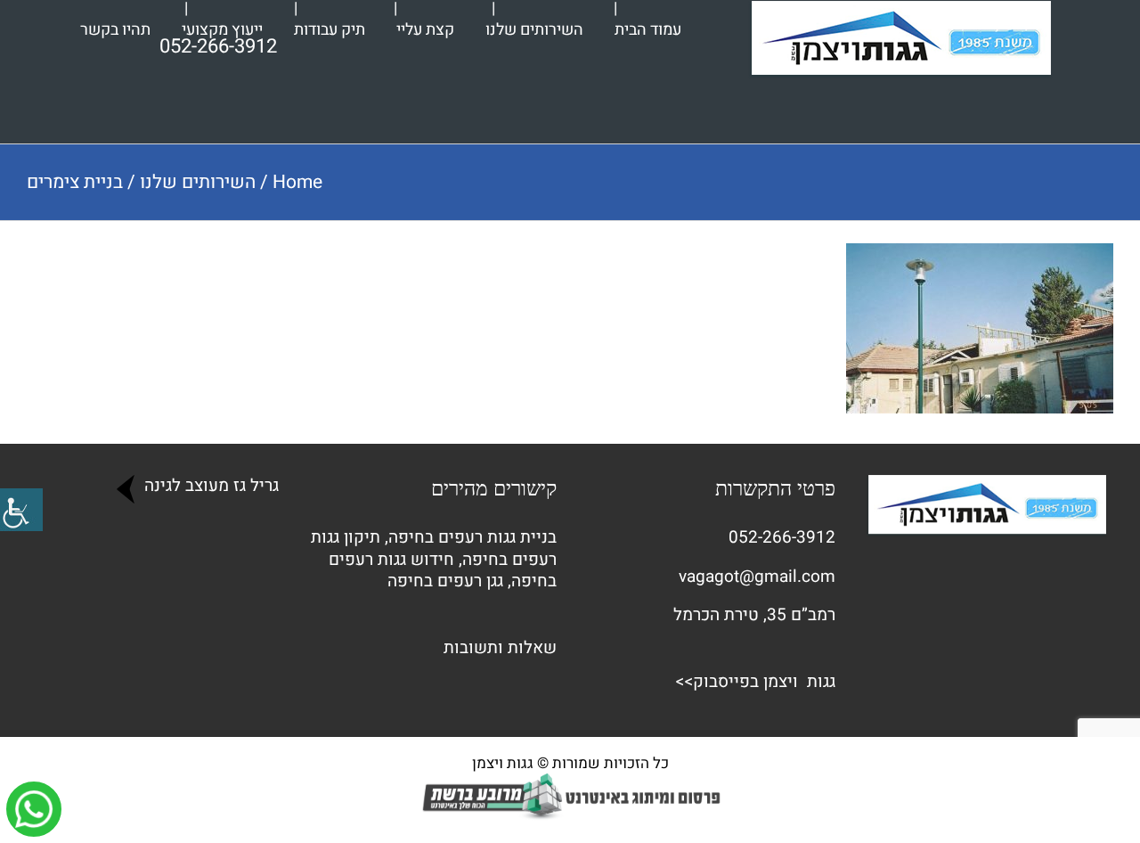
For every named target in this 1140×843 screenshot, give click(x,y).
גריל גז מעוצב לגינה (209, 485)
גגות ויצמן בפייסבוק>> (755, 681)
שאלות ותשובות (500, 647)
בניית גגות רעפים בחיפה (472, 537)
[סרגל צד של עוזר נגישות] (21, 509)
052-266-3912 (782, 537)
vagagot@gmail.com (757, 576)
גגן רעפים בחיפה (445, 581)
